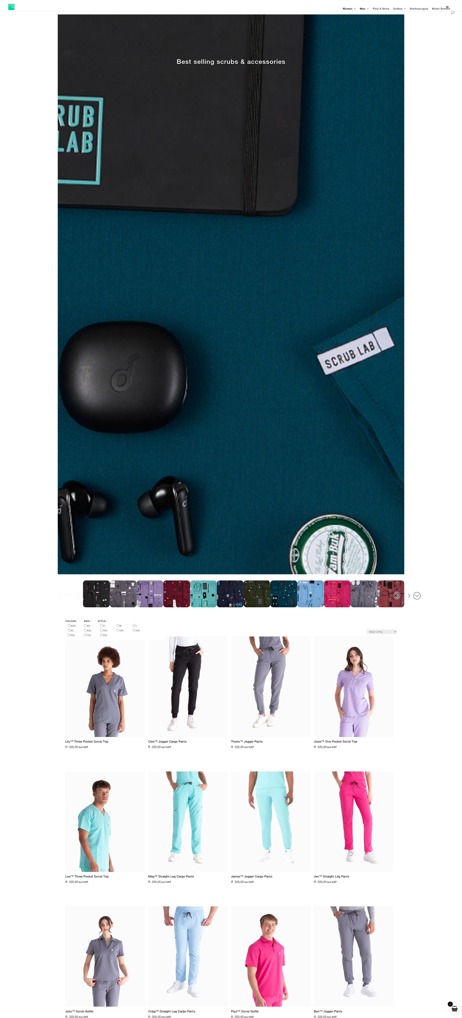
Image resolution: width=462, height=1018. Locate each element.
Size (87, 621)
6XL (73, 635)
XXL (89, 630)
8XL (105, 635)
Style (102, 621)
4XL (121, 630)
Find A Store (381, 8)
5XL (138, 630)
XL (72, 630)
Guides (397, 8)
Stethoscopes (419, 8)
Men (362, 8)
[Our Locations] (453, 8)
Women (347, 8)
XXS (73, 626)
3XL (105, 630)
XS (88, 626)
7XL (89, 635)
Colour (70, 621)
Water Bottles (441, 8)
